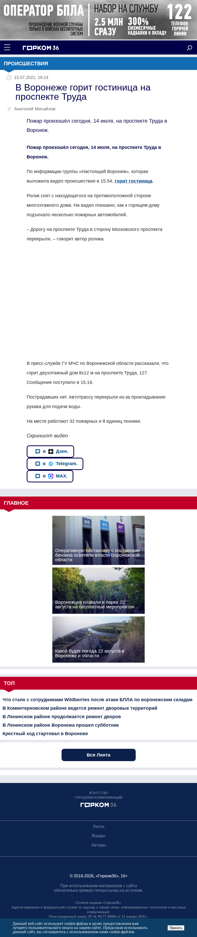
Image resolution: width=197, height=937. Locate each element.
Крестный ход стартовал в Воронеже (45, 733)
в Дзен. (55, 451)
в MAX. (55, 476)
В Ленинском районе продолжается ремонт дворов (62, 716)
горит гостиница (133, 181)
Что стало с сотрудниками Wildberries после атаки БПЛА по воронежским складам (97, 699)
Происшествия (26, 63)
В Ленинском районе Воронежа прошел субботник (61, 725)
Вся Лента (98, 755)
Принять (176, 928)
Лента (98, 826)
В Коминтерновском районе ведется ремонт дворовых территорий (80, 708)
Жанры (98, 836)
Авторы (98, 845)
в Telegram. (60, 463)
